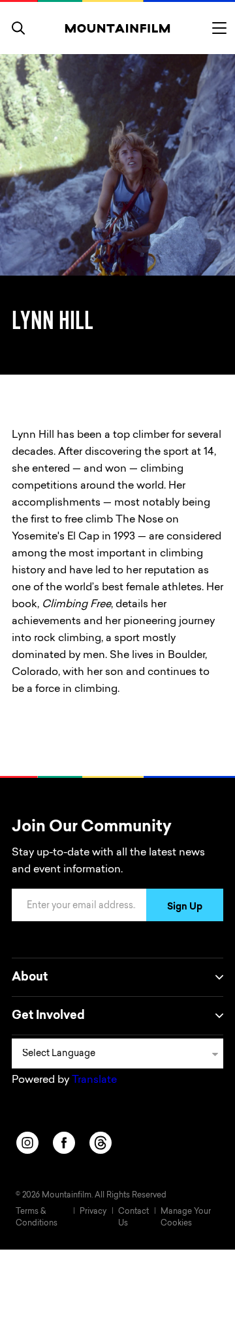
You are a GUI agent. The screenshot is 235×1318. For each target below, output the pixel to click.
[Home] (118, 28)
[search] (18, 28)
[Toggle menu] (219, 28)
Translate (94, 1080)
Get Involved (48, 1016)
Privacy (93, 1212)
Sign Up (184, 907)
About (30, 978)
